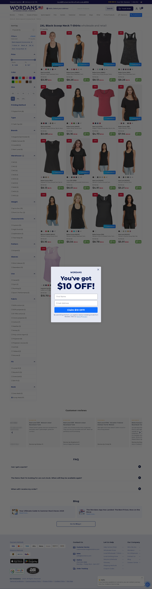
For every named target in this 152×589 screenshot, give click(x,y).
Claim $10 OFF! (76, 310)
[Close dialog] (98, 269)
